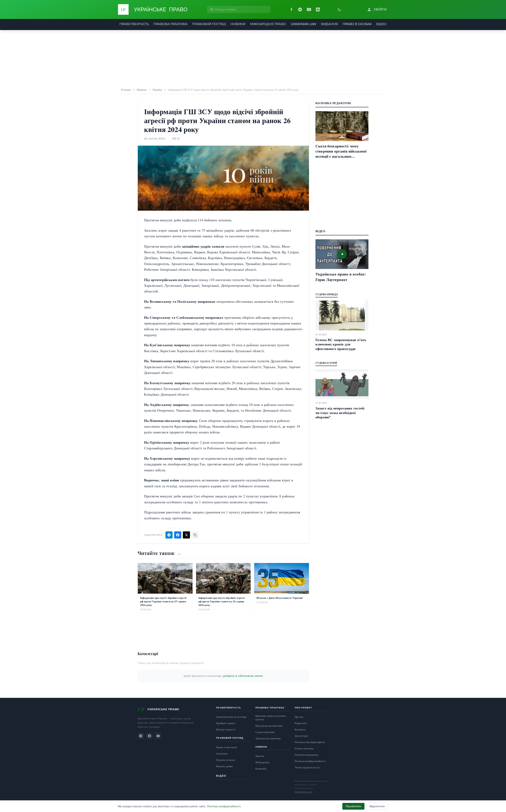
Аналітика (222, 753)
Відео (221, 775)
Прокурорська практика (269, 725)
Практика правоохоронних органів (270, 717)
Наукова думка (224, 766)
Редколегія (301, 723)
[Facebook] (291, 9)
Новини (141, 89)
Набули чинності (225, 729)
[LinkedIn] (318, 9)
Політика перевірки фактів (310, 742)
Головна (126, 89)
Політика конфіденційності (310, 761)
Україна (157, 89)
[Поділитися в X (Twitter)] (186, 535)
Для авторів (301, 735)
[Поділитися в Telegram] (169, 535)
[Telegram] (300, 9)
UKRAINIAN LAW (303, 24)
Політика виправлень (307, 754)
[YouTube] (309, 9)
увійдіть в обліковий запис (243, 676)
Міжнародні (262, 762)
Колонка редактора (333, 103)
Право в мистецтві (226, 747)
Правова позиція (225, 760)
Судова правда (326, 294)
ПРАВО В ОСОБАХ (357, 24)
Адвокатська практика (268, 738)
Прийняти (353, 806)
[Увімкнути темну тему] (339, 9)
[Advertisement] (253, 57)
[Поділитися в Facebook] (177, 535)
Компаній (260, 768)
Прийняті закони (225, 723)
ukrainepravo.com (304, 791)
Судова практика (265, 732)
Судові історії (326, 363)
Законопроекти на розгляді (231, 717)
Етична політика (304, 748)
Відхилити (377, 806)
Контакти (300, 729)
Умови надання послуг (307, 767)
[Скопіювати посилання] (195, 535)
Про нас (299, 717)
